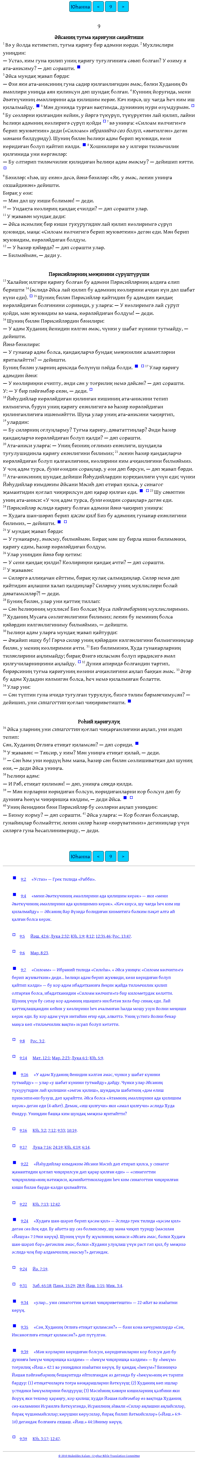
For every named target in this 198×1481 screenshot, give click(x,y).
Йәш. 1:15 (95, 1285)
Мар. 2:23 (61, 1057)
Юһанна (80, 6)
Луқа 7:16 (42, 1147)
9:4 (23, 895)
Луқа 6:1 (79, 1057)
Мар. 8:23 (39, 952)
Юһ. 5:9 (96, 1057)
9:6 (22, 952)
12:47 (55, 1438)
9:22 (24, 1163)
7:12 (52, 1130)
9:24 (24, 1220)
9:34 (24, 1302)
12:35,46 (103, 936)
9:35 (24, 1327)
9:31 (23, 1285)
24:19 (58, 1147)
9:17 (23, 1147)
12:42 (55, 1204)
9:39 (24, 1351)
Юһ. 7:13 (40, 1204)
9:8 (22, 1040)
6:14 (86, 1147)
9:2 (23, 879)
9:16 (24, 1074)
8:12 (90, 936)
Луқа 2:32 (59, 936)
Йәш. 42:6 (39, 936)
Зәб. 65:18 (42, 1285)
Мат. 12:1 (41, 1057)
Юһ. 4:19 (72, 1147)
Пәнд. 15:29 (64, 1285)
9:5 (22, 936)
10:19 (72, 1130)
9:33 (61, 1130)
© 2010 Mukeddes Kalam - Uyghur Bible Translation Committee (99, 1455)
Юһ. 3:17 (40, 1438)
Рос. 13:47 (122, 936)
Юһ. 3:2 (39, 1130)
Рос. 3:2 (37, 1040)
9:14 (23, 1057)
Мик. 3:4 (114, 1285)
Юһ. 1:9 (77, 936)
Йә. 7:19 (40, 1268)
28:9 (80, 1285)
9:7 (23, 969)
